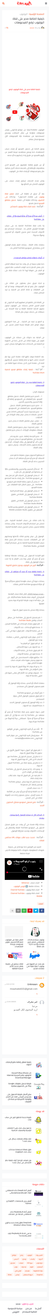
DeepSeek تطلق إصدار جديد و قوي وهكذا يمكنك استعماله (18, 1223)
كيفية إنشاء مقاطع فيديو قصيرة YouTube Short (24, 371)
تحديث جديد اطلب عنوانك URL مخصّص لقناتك (24, 839)
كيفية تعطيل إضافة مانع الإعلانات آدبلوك (18, 1063)
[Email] (18, 910)
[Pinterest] (30, 910)
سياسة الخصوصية (15, 1308)
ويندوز (24, 1259)
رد (36, 993)
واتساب (32, 1259)
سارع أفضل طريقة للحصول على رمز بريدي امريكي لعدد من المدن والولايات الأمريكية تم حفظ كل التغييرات (18, 1098)
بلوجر (15, 1266)
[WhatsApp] (24, 910)
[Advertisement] (24, 60)
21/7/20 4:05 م (9, 984)
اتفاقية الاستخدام (29, 1311)
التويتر (31, 1266)
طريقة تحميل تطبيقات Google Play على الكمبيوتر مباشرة (19, 1084)
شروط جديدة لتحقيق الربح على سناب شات (18, 1118)
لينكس (17, 1274)
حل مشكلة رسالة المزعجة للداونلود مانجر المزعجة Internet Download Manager (19, 1075)
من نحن (28, 1308)
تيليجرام (27, 1270)
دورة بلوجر (39, 1263)
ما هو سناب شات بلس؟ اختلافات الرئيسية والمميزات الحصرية (19, 1129)
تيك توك (23, 1266)
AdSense (25, 882)
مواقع (14, 1255)
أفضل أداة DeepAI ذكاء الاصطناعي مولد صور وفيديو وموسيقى (18, 1191)
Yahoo (9, 1274)
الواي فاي (18, 1270)
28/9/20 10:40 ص (10, 1001)
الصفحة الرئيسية (36, 14)
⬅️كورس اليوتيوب (21, 886)
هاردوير (12, 1263)
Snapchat (40, 1274)
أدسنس (16, 1259)
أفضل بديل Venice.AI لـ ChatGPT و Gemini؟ (18, 1202)
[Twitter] (35, 910)
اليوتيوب (23, 14)
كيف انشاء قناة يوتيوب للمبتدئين (22, 206)
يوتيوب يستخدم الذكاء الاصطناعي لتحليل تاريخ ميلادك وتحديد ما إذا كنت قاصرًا (35, 943)
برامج (21, 1255)
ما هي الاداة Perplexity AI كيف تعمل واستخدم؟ (19, 1234)
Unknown (32, 984)
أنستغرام (40, 1266)
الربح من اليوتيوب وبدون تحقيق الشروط (21, 565)
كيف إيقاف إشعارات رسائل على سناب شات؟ (19, 1140)
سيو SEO (30, 1263)
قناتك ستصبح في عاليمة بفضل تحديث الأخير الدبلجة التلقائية (14, 966)
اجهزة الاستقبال (28, 1274)
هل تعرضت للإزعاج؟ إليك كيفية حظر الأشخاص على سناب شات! (18, 1161)
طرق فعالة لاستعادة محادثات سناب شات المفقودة (19, 1150)
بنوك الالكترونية (38, 1270)
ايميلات (21, 1263)
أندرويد (41, 1259)
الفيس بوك (39, 1255)
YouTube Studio (24, 620)
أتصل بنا (38, 1308)
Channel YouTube (17, 889)
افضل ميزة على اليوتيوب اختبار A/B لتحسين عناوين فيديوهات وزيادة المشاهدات (14, 943)
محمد (18, 1304)
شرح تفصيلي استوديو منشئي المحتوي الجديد (25, 803)
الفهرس (15, 1311)
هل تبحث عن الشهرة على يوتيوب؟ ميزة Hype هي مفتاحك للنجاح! (35, 966)
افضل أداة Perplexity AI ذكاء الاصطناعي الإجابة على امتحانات (19, 1213)
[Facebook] (41, 910)
